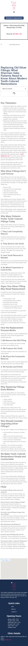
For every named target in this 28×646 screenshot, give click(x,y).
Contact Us (14, 611)
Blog (12, 606)
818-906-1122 (7, 639)
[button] (14, 12)
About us (13, 609)
